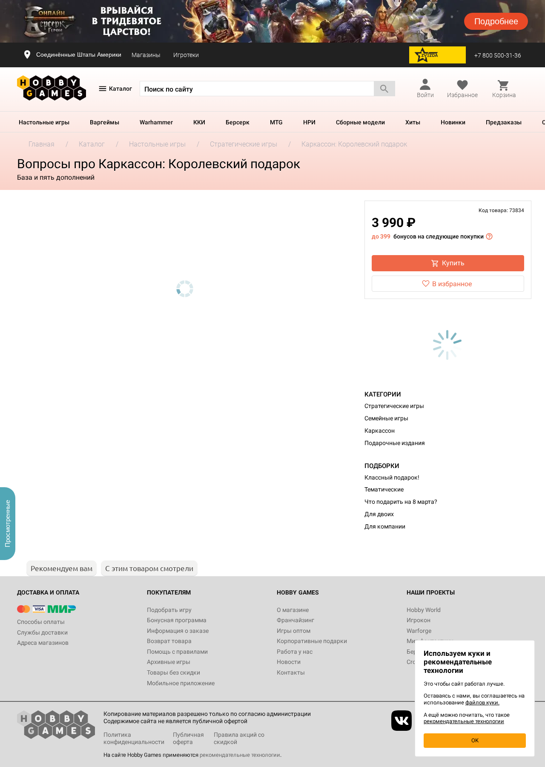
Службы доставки (42, 632)
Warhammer (156, 122)
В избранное (452, 284)
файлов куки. (482, 702)
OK (475, 740)
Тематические (384, 489)
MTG (276, 122)
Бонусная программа (177, 620)
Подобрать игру (169, 609)
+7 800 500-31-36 (497, 55)
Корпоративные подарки (312, 641)
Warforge (419, 630)
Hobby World (424, 609)
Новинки (453, 122)
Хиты (412, 122)
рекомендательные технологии (240, 755)
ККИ (199, 122)
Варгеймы (104, 122)
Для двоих (379, 514)
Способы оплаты (41, 621)
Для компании (384, 526)
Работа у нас (295, 651)
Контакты (291, 672)
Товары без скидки (173, 672)
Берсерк (238, 122)
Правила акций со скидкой (239, 738)
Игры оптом (293, 630)
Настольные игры (44, 122)
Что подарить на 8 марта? (400, 501)
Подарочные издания (394, 443)
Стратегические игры (394, 405)
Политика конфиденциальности (133, 738)
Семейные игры (386, 418)
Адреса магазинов (43, 642)
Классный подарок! (391, 477)
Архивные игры (168, 661)
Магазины (146, 55)
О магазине (293, 609)
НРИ (309, 122)
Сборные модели (360, 122)
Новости (289, 661)
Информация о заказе (178, 630)
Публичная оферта (188, 738)
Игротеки (186, 55)
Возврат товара (169, 641)
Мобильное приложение (181, 683)
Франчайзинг (295, 620)
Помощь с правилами (177, 651)
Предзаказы (504, 122)
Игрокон (418, 620)
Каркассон (379, 430)
